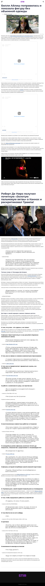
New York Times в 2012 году (12, 375)
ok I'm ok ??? (4, 77)
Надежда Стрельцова (8, 14)
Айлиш (7, 143)
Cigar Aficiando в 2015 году (11, 344)
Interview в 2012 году (10, 409)
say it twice (4, 130)
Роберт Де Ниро (14, 238)
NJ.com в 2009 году (10, 453)
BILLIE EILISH (14, 131)
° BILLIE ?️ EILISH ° (15, 79)
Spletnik (21, 89)
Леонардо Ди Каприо (32, 275)
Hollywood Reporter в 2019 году (23, 474)
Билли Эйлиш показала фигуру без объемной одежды (21, 35)
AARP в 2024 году (10, 363)
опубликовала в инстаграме (14, 143)
